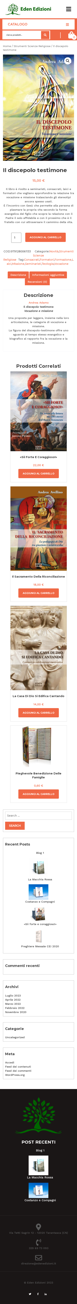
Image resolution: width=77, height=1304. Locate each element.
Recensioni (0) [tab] (37, 281)
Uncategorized (15, 1037)
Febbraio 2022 (14, 1007)
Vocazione (61, 264)
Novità (53, 251)
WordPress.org (15, 1074)
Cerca (45, 35)
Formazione (62, 259)
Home (7, 46)
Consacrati (31, 259)
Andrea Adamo (39, 302)
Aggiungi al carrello (45, 237)
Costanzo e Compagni (40, 901)
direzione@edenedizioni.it (38, 1263)
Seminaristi (33, 264)
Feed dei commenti (18, 1070)
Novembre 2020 (15, 1012)
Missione (18, 264)
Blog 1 (40, 852)
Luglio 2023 (13, 995)
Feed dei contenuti (18, 1066)
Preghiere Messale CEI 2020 (40, 946)
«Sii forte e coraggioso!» (40, 924)
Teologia (48, 264)
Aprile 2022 (13, 999)
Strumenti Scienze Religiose (32, 46)
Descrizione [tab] (18, 274)
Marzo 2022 (13, 1003)
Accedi (9, 1062)
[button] (68, 9)
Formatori (47, 259)
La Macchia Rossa (40, 879)
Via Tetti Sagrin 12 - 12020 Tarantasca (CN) (38, 1232)
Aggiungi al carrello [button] (38, 473)
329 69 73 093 (38, 1248)
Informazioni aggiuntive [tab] (48, 274)
